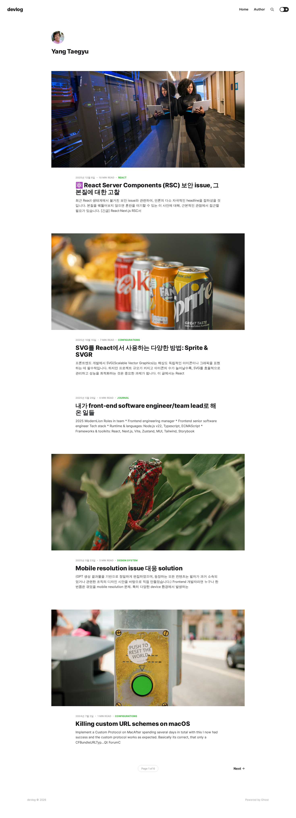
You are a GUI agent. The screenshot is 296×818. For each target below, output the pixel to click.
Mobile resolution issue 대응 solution (129, 568)
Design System (127, 560)
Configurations (129, 339)
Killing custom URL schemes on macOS (133, 723)
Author (259, 9)
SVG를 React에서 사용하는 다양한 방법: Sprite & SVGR (142, 351)
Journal (123, 397)
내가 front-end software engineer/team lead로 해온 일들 (146, 409)
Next (237, 768)
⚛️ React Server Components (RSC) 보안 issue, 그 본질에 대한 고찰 (147, 188)
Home (243, 9)
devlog (15, 9)
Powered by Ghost (257, 799)
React (122, 177)
